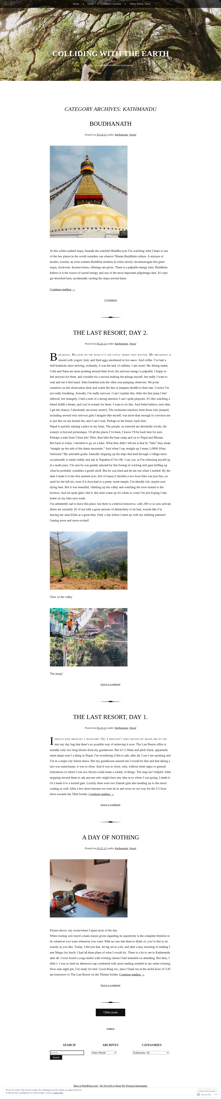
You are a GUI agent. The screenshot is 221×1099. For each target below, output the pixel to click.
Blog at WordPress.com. (86, 1085)
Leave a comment (110, 684)
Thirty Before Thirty (140, 3)
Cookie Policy (58, 1093)
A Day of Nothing (110, 837)
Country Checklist (111, 3)
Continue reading (62, 289)
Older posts (111, 1012)
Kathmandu (121, 134)
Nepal (132, 134)
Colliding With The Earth (110, 53)
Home (76, 3)
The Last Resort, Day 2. (110, 332)
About (90, 3)
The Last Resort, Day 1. (110, 716)
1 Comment (110, 300)
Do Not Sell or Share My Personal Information (123, 1085)
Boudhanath (110, 123)
